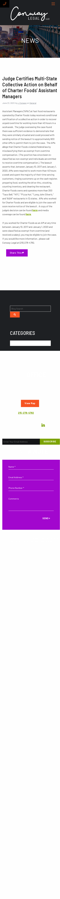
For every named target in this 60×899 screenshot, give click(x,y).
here (35, 210)
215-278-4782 (26, 412)
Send (45, 518)
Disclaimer (16, 541)
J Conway (22, 103)
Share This (16, 252)
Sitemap (55, 538)
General (33, 103)
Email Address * (15, 477)
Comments (13, 498)
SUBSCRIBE (50, 441)
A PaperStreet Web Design (38, 541)
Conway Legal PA (39, 538)
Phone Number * (16, 488)
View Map (30, 403)
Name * (11, 466)
